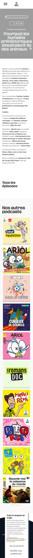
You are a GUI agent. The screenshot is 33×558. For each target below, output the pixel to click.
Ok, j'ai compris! (16, 546)
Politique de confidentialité (15, 539)
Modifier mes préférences (16, 552)
